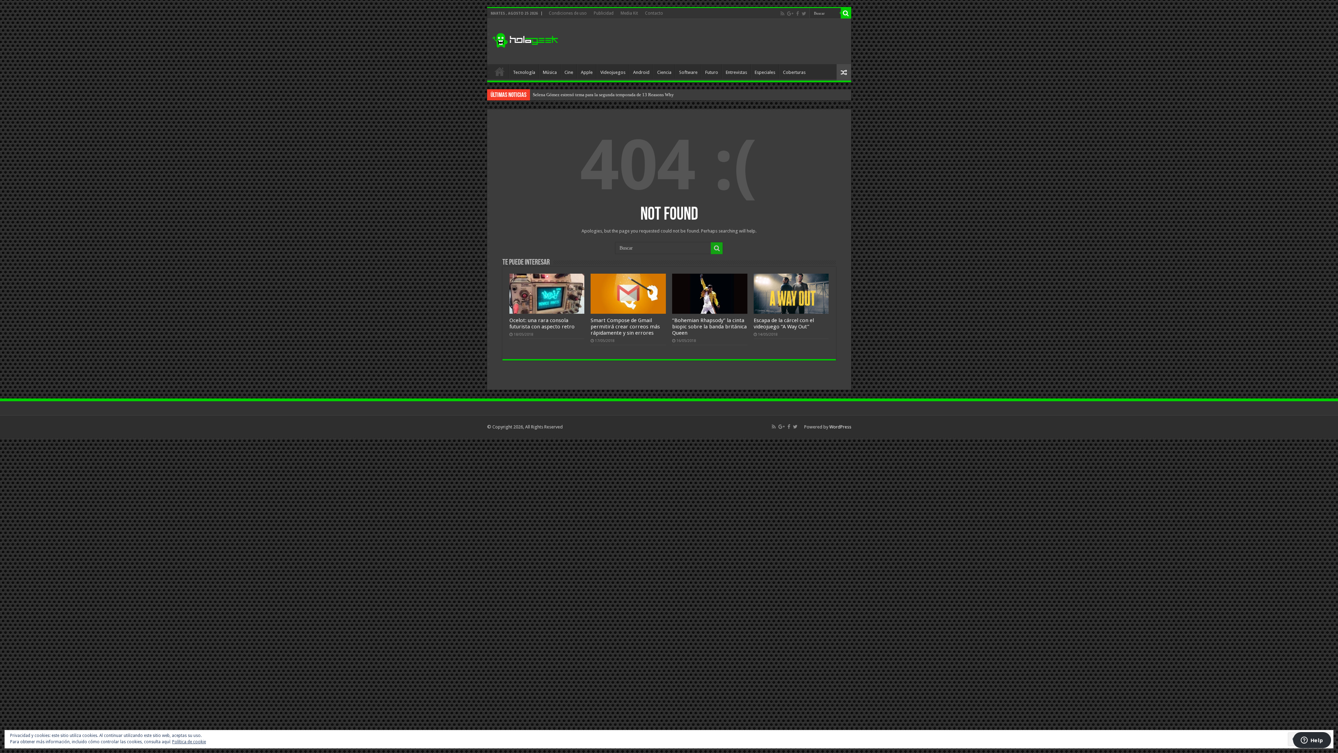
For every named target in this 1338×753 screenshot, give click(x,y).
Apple (587, 72)
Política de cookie (189, 741)
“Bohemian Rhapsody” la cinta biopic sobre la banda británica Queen (709, 326)
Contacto (654, 13)
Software (688, 72)
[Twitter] (804, 13)
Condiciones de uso (568, 13)
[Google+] (790, 13)
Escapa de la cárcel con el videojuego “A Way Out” (784, 323)
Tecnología (524, 72)
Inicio (500, 71)
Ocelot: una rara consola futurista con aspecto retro (542, 323)
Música (550, 72)
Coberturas (794, 72)
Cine (568, 72)
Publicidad (604, 13)
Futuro (711, 72)
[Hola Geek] (525, 39)
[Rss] (782, 13)
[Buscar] (846, 13)
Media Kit (629, 13)
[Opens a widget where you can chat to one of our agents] (1312, 741)
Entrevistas (736, 72)
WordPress (840, 426)
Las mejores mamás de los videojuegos (569, 94)
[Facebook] (797, 13)
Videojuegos (612, 72)
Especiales (765, 72)
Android (641, 72)
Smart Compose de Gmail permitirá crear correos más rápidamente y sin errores (625, 326)
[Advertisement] (719, 41)
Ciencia (664, 72)
